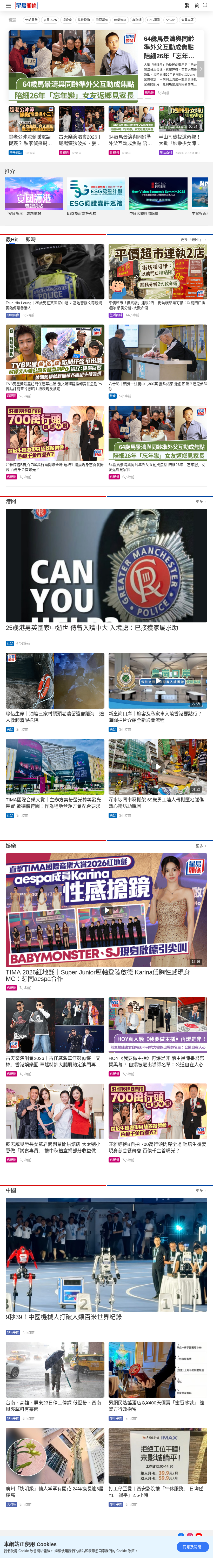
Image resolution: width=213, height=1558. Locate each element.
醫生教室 (116, 152)
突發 (10, 729)
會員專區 (187, 20)
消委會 (67, 20)
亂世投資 (84, 20)
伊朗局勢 (31, 20)
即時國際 (16, 152)
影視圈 (11, 396)
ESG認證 (153, 20)
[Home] (26, 5)
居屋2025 (50, 20)
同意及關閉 (192, 1547)
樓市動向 (166, 152)
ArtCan (171, 20)
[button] (200, 69)
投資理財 (66, 152)
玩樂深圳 (120, 20)
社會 (113, 396)
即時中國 (13, 1332)
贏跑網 (137, 20)
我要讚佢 (102, 20)
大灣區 (11, 1504)
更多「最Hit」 (192, 240)
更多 (199, 501)
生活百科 (151, 92)
